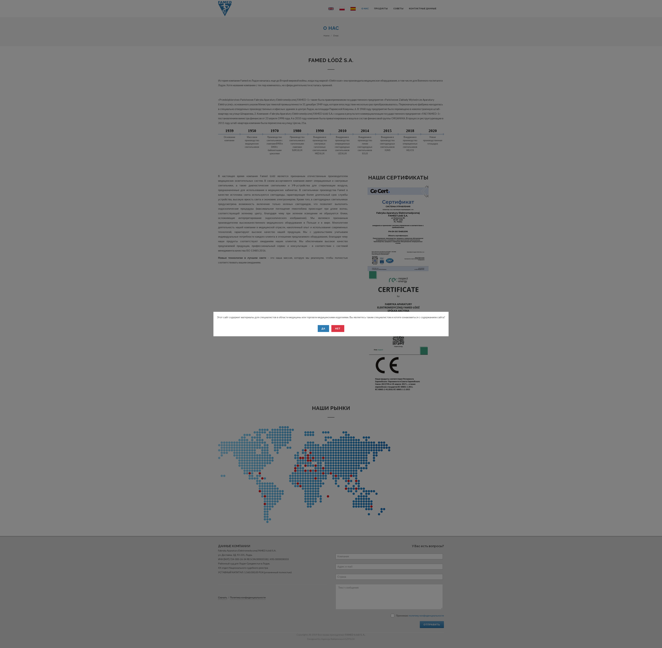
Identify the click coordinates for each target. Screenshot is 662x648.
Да (323, 328)
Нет (337, 328)
